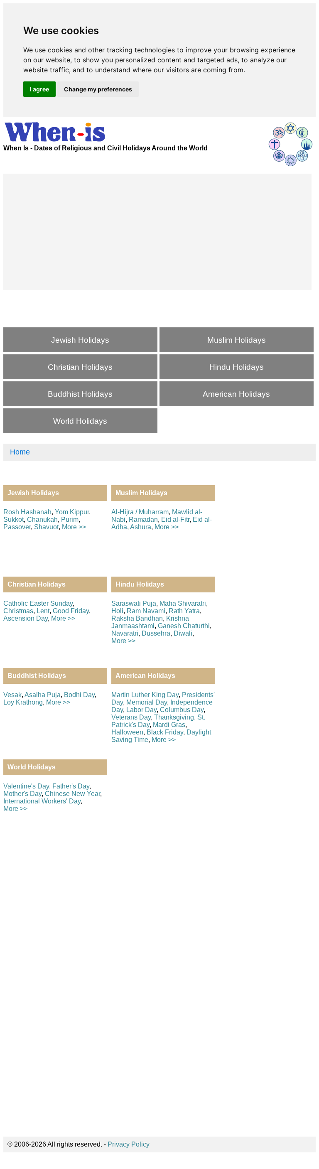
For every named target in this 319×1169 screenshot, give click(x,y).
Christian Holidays (80, 367)
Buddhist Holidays (80, 394)
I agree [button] (39, 89)
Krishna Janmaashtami (150, 622)
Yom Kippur (72, 512)
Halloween (127, 732)
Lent (43, 610)
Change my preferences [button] (98, 89)
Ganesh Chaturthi (184, 625)
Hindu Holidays (236, 367)
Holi (117, 610)
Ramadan (143, 519)
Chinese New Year (72, 793)
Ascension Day (25, 618)
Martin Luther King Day (145, 694)
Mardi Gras (169, 724)
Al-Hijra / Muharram (140, 512)
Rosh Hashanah (27, 512)
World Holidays (80, 421)
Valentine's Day (26, 786)
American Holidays (236, 394)
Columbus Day (182, 709)
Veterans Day (131, 717)
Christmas (18, 610)
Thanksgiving (174, 717)
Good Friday (71, 610)
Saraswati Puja (133, 603)
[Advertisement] (157, 232)
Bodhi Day (79, 694)
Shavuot (46, 526)
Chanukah (42, 519)
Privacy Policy (129, 1144)
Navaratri (124, 633)
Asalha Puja (43, 694)
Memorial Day (146, 702)
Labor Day (141, 709)
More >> (74, 526)
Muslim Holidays (236, 340)
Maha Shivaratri (183, 603)
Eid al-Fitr (175, 519)
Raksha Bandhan (137, 618)
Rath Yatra (184, 610)
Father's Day (70, 786)
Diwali (183, 633)
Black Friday (165, 732)
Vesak (12, 694)
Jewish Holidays (80, 340)
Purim (70, 519)
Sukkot (13, 519)
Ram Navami (146, 610)
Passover (17, 526)
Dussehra (156, 633)
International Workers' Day (42, 801)
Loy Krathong (23, 702)
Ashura (140, 526)
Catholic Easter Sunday (38, 603)
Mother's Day (22, 793)
